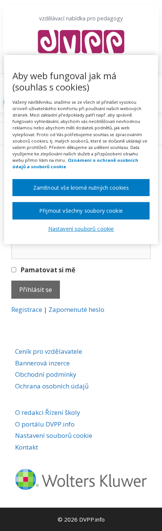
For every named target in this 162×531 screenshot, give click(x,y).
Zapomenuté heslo (76, 309)
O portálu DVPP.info (45, 424)
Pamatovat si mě (47, 270)
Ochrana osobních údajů (52, 386)
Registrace (26, 309)
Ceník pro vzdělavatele (48, 351)
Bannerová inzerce (42, 363)
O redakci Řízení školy (47, 412)
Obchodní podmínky (45, 374)
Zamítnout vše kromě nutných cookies (81, 187)
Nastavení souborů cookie (53, 435)
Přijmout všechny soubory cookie (81, 210)
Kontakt (26, 447)
